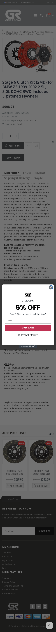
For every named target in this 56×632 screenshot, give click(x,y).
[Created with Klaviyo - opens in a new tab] (28, 346)
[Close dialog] (51, 287)
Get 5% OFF (28, 327)
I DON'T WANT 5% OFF (28, 335)
